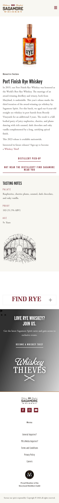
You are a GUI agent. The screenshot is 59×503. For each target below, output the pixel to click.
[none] (50, 300)
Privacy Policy (29, 454)
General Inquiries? (29, 434)
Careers (30, 461)
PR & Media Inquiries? (29, 441)
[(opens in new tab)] (29, 474)
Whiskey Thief (11, 149)
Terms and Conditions (29, 447)
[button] (29, 159)
